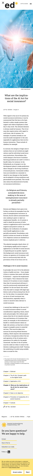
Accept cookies (17, 472)
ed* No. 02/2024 (11, 407)
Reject (28, 472)
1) (3, 359)
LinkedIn (9, 451)
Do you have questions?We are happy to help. (14, 432)
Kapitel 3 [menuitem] (29, 416)
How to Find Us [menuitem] (6, 443)
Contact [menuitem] (4, 439)
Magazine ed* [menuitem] (5, 416)
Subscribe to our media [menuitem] (8, 447)
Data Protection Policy (14, 467)
